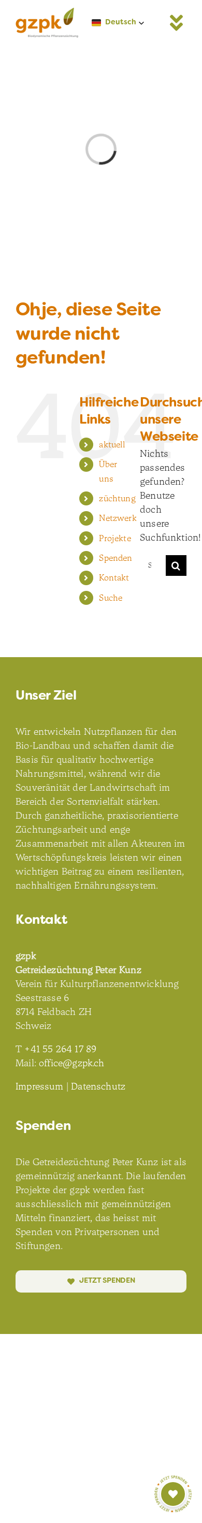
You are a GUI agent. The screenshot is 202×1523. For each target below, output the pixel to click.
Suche (110, 598)
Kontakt (114, 578)
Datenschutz (98, 1086)
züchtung (117, 498)
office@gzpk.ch (72, 1063)
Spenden (115, 558)
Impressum (40, 1086)
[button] (118, 22)
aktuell (112, 444)
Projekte (115, 538)
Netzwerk (117, 518)
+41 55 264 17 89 (60, 1049)
